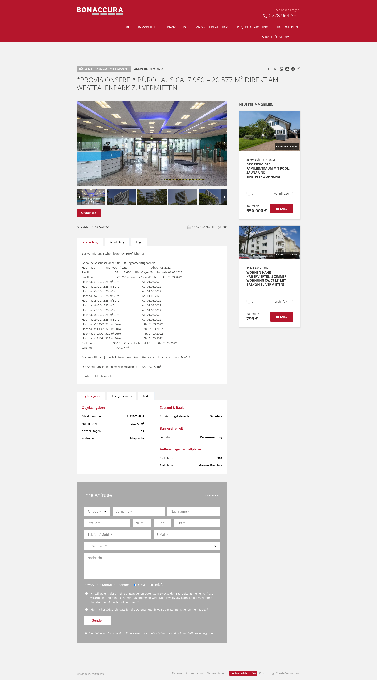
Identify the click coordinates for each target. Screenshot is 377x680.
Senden (97, 620)
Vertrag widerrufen (243, 673)
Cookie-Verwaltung (288, 673)
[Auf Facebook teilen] (293, 69)
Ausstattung (117, 242)
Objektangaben (91, 396)
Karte (146, 396)
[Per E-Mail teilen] (287, 69)
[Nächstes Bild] (224, 143)
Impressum (197, 673)
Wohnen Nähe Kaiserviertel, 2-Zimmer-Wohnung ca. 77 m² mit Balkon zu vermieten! (267, 278)
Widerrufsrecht (217, 673)
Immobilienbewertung (211, 27)
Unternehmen (287, 27)
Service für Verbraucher (280, 37)
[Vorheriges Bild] (79, 143)
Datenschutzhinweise (150, 609)
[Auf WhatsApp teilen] (281, 69)
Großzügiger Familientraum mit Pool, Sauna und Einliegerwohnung (268, 170)
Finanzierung (176, 27)
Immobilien (146, 27)
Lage (139, 242)
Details (281, 208)
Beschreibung (90, 242)
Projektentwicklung (252, 27)
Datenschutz (180, 673)
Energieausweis (122, 396)
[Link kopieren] (298, 69)
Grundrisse (88, 212)
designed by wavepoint (90, 673)
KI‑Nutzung (266, 673)
